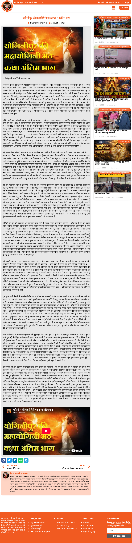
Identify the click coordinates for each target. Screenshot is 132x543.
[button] (114, 8)
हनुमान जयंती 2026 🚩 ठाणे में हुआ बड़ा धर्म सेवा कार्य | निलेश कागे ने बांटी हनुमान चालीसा (111, 131)
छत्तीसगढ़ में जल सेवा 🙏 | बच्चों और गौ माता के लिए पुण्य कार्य (111, 68)
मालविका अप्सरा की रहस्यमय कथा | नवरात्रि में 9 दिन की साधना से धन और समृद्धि (112, 163)
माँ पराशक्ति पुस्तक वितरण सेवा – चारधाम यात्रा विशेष (110, 38)
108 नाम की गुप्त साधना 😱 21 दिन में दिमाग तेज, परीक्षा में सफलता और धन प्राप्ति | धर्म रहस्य (111, 100)
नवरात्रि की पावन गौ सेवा (102, 193)
